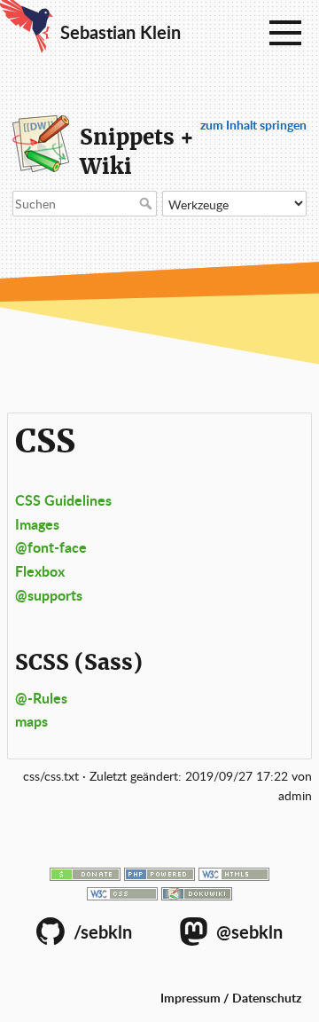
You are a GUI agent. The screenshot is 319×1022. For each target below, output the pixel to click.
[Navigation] (285, 34)
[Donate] (85, 872)
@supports (48, 595)
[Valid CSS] (122, 892)
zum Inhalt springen (253, 124)
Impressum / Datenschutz (230, 997)
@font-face (51, 547)
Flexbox (40, 571)
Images (37, 524)
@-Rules (41, 698)
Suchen (147, 203)
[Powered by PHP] (159, 872)
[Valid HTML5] (233, 872)
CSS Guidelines (63, 500)
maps (31, 721)
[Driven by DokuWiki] (196, 892)
